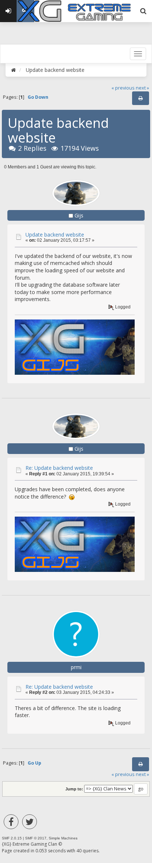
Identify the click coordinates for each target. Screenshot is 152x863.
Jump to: (74, 789)
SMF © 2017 (35, 838)
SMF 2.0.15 (12, 838)
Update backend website (54, 234)
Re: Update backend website (59, 467)
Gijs (79, 215)
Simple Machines (63, 838)
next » (142, 88)
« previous (123, 88)
